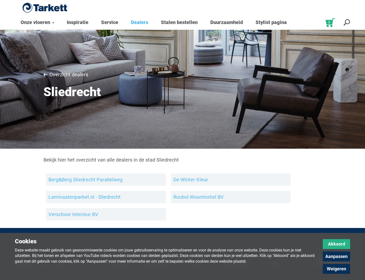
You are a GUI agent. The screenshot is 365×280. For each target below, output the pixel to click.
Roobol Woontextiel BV (198, 197)
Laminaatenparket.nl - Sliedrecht (84, 197)
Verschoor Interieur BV (73, 214)
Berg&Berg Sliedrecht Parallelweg (85, 180)
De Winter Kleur (190, 180)
